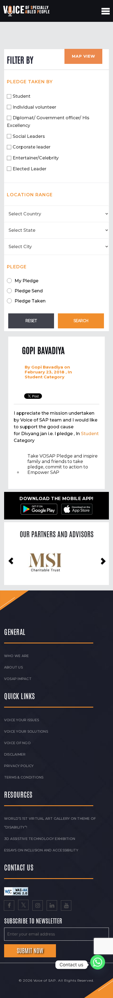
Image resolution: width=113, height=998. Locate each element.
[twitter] (23, 906)
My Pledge (26, 280)
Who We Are (16, 656)
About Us (13, 667)
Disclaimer (15, 754)
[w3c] (16, 891)
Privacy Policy (18, 766)
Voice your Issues (21, 720)
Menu (105, 11)
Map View (83, 56)
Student (21, 96)
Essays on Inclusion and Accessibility (41, 850)
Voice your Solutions (26, 731)
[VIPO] (56, 562)
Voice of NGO (17, 743)
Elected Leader (29, 168)
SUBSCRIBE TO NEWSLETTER (33, 921)
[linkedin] (51, 906)
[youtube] (66, 906)
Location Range (30, 194)
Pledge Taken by (30, 81)
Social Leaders (29, 136)
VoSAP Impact (18, 679)
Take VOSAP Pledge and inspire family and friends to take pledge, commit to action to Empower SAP (62, 464)
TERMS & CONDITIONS (23, 777)
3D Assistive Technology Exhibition (39, 839)
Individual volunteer (34, 107)
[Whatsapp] (97, 964)
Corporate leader (31, 147)
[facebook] (9, 906)
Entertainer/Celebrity (36, 158)
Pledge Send (29, 290)
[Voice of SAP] (27, 10)
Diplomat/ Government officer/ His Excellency (48, 121)
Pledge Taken (30, 301)
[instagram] (37, 906)
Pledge (17, 266)
